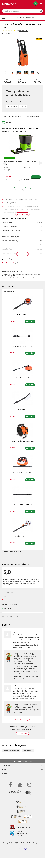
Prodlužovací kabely (12, 552)
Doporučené (9, 291)
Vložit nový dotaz (22, 733)
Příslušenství (12, 106)
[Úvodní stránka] (4, 17)
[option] (22, 163)
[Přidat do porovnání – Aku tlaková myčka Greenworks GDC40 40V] (40, 156)
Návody (23, 106)
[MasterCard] (28, 793)
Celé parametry (22, 254)
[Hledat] (40, 11)
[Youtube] (20, 784)
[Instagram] (29, 784)
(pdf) (10, 263)
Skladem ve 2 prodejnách (22, 190)
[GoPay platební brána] (16, 793)
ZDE (25, 585)
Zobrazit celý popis (22, 214)
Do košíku (35, 177)
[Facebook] (10, 784)
